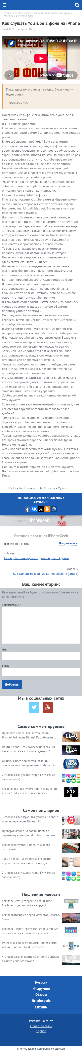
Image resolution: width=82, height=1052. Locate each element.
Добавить (12, 684)
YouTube (24, 488)
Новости (41, 982)
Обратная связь (41, 1026)
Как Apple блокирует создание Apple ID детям (36, 558)
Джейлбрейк (41, 1000)
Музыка (62, 488)
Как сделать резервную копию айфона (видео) (45, 574)
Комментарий (11, 605)
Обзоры (41, 994)
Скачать (41, 1007)
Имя (5, 649)
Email (6, 665)
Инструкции (41, 988)
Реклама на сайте (41, 1021)
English (41, 1031)
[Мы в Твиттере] (34, 707)
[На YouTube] (48, 707)
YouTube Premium (44, 488)
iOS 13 (12, 488)
